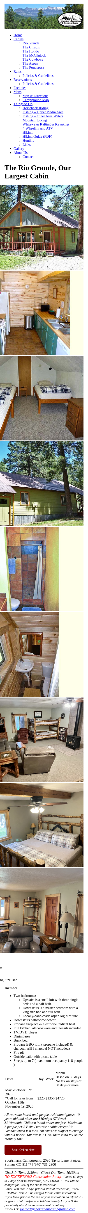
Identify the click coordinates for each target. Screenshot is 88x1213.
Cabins (18, 39)
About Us (21, 153)
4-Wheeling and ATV (38, 128)
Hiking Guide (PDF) (37, 136)
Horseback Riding (36, 108)
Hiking (27, 132)
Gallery (19, 148)
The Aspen (30, 63)
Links (27, 144)
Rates (17, 71)
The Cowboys (33, 59)
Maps (17, 92)
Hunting (28, 140)
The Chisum (31, 47)
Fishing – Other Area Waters (43, 116)
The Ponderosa (33, 67)
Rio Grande (31, 43)
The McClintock (34, 55)
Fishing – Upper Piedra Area (43, 112)
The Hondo (31, 51)
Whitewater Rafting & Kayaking (46, 124)
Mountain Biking (35, 120)
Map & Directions (35, 96)
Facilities (20, 88)
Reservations (23, 80)
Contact (28, 157)
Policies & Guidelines (38, 76)
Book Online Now (23, 1149)
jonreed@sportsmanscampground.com (47, 1209)
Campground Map (36, 100)
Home (18, 35)
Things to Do (23, 104)
